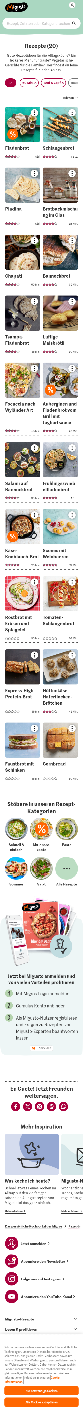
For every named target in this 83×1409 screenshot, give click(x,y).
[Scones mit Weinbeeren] (60, 540)
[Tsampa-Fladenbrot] (22, 327)
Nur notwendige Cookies (41, 1391)
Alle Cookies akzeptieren (41, 1402)
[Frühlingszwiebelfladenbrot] (60, 473)
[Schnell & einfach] (16, 835)
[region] (41, 1371)
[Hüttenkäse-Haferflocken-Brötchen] (60, 684)
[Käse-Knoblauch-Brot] (22, 540)
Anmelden (45, 1048)
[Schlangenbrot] (60, 135)
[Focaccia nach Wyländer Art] (22, 400)
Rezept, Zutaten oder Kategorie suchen (41, 23)
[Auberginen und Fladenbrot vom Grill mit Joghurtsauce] (60, 400)
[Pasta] (66, 835)
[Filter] (10, 82)
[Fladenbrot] (22, 135)
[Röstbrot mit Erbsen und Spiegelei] (22, 611)
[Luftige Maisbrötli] (60, 327)
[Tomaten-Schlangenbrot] (60, 611)
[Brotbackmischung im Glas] (60, 199)
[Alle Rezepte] (66, 871)
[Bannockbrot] (60, 263)
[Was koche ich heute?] (32, 1174)
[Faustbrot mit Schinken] (22, 754)
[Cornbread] (60, 754)
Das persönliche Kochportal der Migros (33, 1226)
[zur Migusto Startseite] (16, 5)
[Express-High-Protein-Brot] (22, 684)
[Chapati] (22, 263)
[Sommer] (16, 871)
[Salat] (41, 871)
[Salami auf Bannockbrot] (22, 473)
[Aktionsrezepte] (41, 835)
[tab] (41, 1319)
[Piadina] (22, 199)
